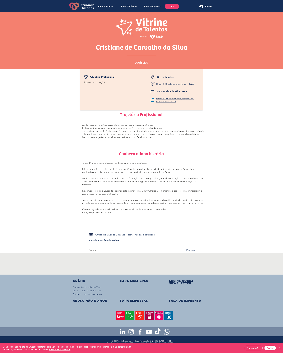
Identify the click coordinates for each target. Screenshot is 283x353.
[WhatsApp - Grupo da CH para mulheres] (166, 331)
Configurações (253, 348)
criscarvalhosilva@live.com (172, 91)
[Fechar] (279, 348)
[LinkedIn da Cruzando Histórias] (122, 331)
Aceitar (270, 348)
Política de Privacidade (59, 349)
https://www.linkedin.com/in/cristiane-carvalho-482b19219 (175, 100)
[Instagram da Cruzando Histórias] (131, 331)
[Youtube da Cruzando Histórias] (149, 331)
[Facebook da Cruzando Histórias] (140, 331)
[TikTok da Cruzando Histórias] (157, 331)
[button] (181, 282)
